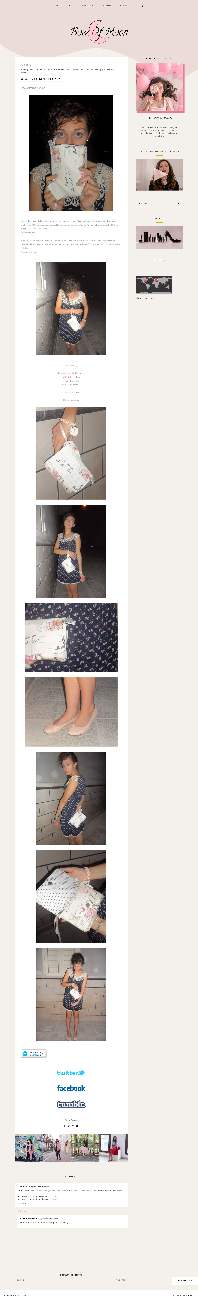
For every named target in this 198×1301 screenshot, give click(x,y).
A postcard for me (42, 79)
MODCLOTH (69, 377)
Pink (102, 69)
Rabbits (111, 69)
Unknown (22, 1186)
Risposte (23, 1211)
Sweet (24, 72)
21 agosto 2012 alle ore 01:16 (48, 1219)
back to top (184, 1280)
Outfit (76, 69)
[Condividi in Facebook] (65, 1126)
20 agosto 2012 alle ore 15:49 (39, 1187)
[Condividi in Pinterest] (73, 1126)
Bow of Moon (11, 1295)
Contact (108, 6)
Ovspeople (92, 69)
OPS (69, 69)
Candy (24, 69)
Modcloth (59, 69)
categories (88, 6)
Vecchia (121, 1280)
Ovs (83, 69)
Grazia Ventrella (28, 1218)
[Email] (77, 1126)
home (59, 6)
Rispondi (23, 1203)
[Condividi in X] (69, 1126)
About (71, 6)
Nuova (20, 1280)
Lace (42, 69)
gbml (191, 1295)
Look (49, 69)
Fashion (34, 69)
